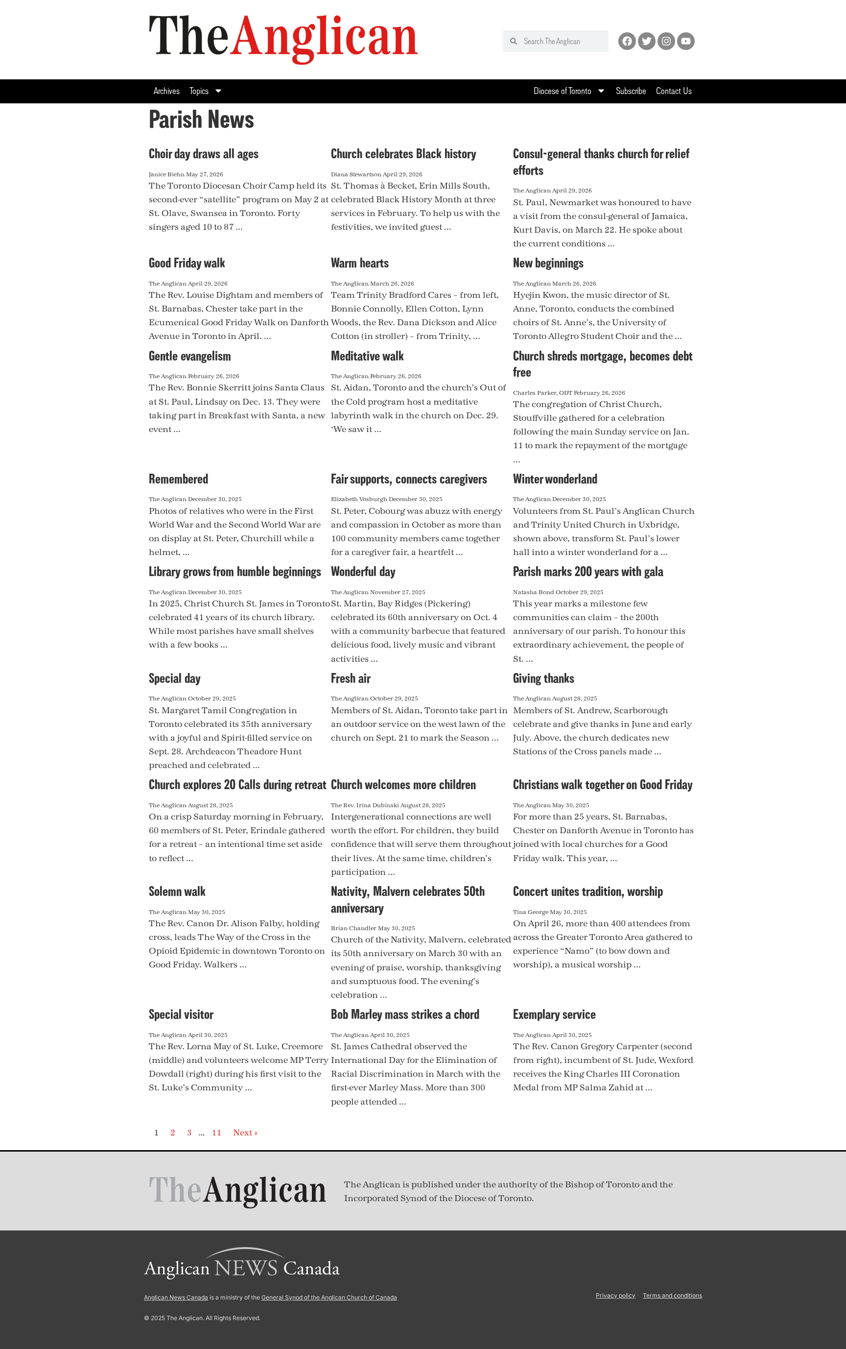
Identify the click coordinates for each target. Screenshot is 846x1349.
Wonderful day (363, 571)
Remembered (178, 478)
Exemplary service (554, 1014)
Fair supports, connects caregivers (409, 478)
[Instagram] (666, 41)
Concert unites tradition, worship (588, 891)
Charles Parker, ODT (542, 392)
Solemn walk (177, 891)
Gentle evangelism (190, 355)
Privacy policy (615, 1295)
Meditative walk (367, 355)
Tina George (530, 912)
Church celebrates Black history (403, 153)
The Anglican (532, 190)
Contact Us (674, 90)
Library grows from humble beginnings (235, 571)
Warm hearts (360, 262)
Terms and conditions (672, 1295)
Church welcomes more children (403, 784)
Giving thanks (543, 678)
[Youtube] (686, 41)
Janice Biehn (167, 174)
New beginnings (548, 262)
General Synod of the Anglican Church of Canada (329, 1297)
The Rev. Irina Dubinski (365, 805)
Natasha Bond (533, 592)
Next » (245, 1133)
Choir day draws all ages (203, 153)
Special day (175, 678)
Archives (167, 90)
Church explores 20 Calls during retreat (238, 784)
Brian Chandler (353, 928)
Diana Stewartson (356, 174)
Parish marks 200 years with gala (588, 571)
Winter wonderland (555, 478)
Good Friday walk (187, 262)
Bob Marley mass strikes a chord (405, 1014)
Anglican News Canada (176, 1297)
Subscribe (631, 90)
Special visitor (181, 1014)
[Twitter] (647, 41)
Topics (199, 90)
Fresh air (351, 678)
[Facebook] (627, 41)
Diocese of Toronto (562, 90)
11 (216, 1133)
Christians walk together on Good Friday (603, 784)
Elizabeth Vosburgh (359, 499)
